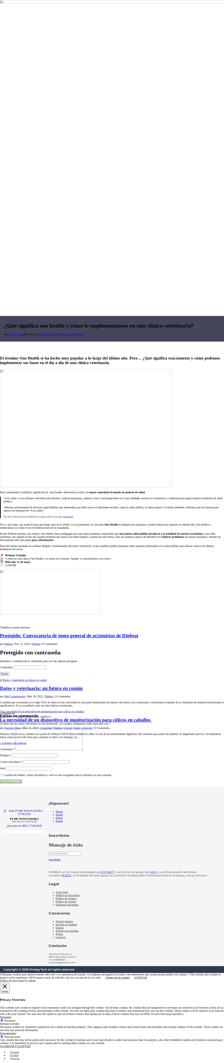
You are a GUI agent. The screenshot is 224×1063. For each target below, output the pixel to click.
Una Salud (68, 516)
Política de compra (66, 898)
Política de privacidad (67, 895)
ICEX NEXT (106, 872)
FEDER (66, 875)
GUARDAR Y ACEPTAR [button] (15, 1046)
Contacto (61, 937)
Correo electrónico (11, 761)
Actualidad (46, 728)
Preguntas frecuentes (67, 904)
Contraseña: (7, 667)
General (68, 728)
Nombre (5, 755)
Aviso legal (62, 892)
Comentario (7, 749)
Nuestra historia (64, 921)
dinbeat (8, 643)
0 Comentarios (76, 334)
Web (2, 768)
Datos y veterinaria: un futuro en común (41, 688)
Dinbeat (36, 643)
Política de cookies (66, 901)
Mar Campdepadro (14, 696)
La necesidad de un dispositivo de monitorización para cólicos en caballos (76, 719)
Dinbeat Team (16, 334)
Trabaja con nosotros (67, 930)
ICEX (153, 872)
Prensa (59, 934)
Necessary (10, 1020)
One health (46, 334)
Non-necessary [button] (8, 1033)
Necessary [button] (5, 1017)
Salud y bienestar (83, 728)
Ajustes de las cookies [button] (117, 977)
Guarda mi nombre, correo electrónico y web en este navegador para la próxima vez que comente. (58, 775)
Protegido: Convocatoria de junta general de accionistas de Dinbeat (69, 635)
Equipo (60, 927)
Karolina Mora (12, 728)
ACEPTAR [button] (140, 977)
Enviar (4, 674)
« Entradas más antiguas (13, 743)
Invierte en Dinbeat (66, 924)
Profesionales (60, 334)
